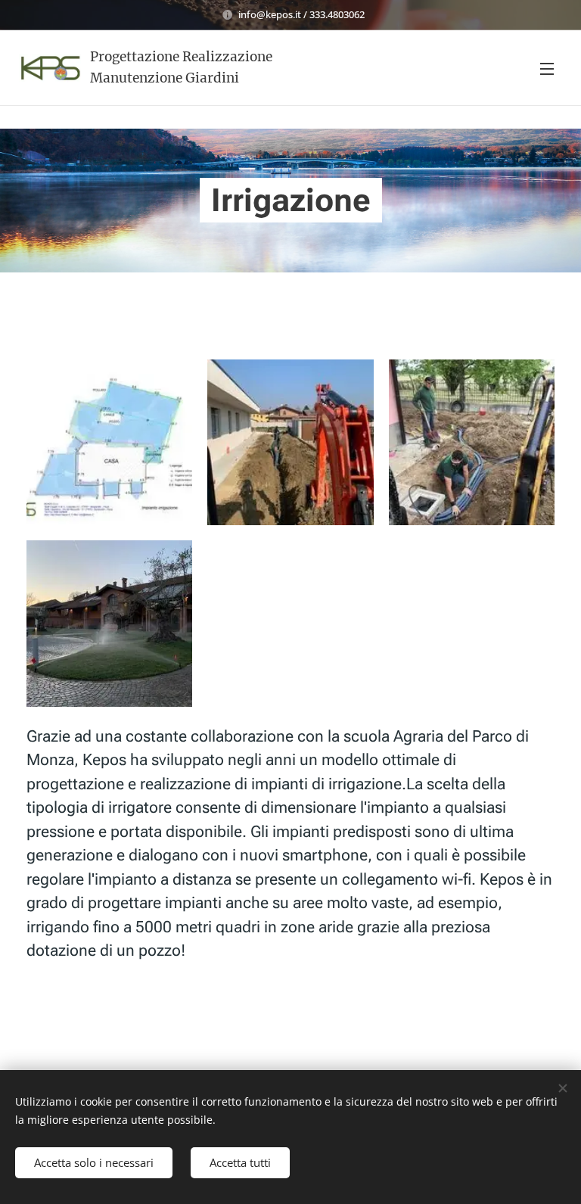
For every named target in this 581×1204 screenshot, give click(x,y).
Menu (547, 68)
